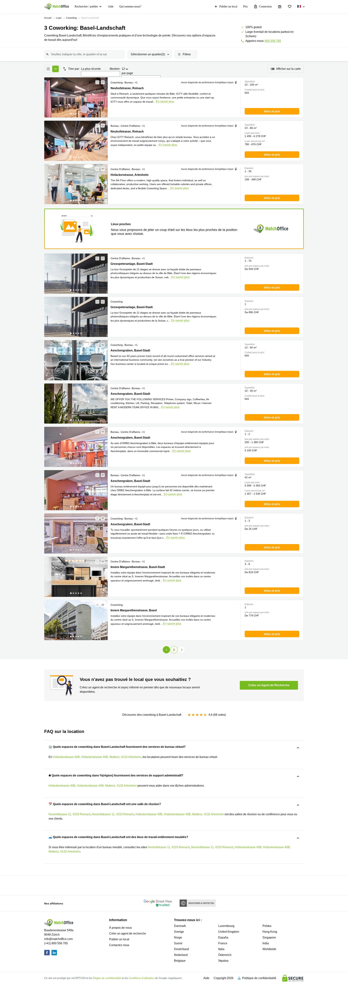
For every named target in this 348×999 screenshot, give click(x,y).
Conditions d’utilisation (141, 978)
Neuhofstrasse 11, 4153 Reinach (70, 814)
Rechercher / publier (86, 6)
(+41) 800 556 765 (56, 943)
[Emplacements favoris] (290, 7)
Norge (178, 937)
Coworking (71, 18)
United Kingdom (228, 931)
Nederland (181, 954)
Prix (245, 6)
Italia (221, 949)
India (265, 943)
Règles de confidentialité (107, 978)
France (222, 943)
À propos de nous (120, 927)
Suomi (178, 943)
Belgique (180, 960)
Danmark (180, 925)
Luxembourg (226, 925)
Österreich (224, 954)
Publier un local (228, 6)
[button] (96, 82)
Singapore (269, 937)
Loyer (59, 18)
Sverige (179, 931)
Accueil (47, 18)
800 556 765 (273, 40)
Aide (110, 6)
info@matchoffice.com (58, 938)
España (223, 937)
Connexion (265, 6)
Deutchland (181, 949)
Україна (223, 960)
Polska (266, 925)
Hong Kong (269, 931)
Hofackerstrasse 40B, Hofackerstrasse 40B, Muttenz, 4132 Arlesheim (97, 756)
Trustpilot (72, 885)
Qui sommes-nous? (130, 6)
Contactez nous (119, 945)
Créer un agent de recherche (127, 933)
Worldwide (269, 949)
